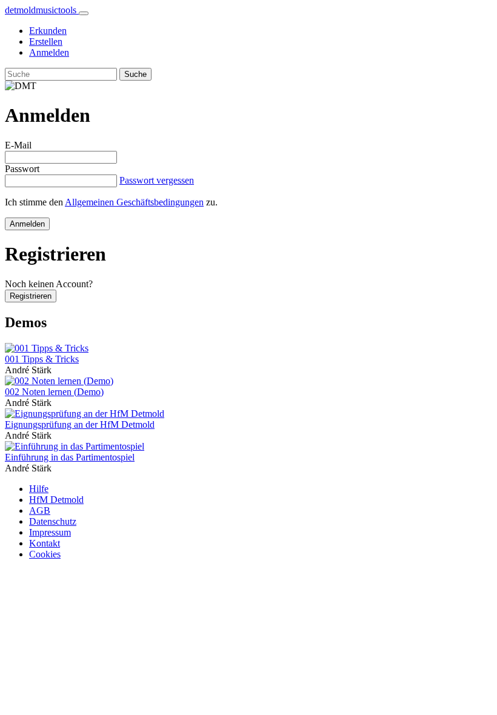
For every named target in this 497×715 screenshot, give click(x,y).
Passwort (22, 169)
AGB (39, 510)
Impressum (50, 532)
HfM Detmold (56, 499)
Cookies (45, 554)
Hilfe (38, 489)
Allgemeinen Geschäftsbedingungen (134, 202)
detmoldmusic (40, 10)
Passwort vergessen (156, 180)
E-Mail (18, 145)
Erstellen (45, 41)
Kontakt (44, 543)
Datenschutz (52, 521)
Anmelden (49, 52)
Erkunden (48, 30)
